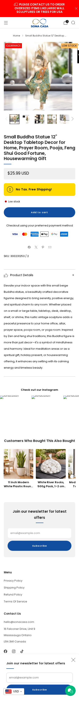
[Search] (73, 22)
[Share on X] (36, 247)
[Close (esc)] (73, 660)
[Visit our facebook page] (5, 651)
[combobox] (13, 691)
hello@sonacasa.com (19, 622)
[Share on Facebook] (29, 247)
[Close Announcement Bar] (76, 8)
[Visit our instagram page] (13, 651)
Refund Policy (13, 595)
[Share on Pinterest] (43, 247)
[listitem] (39, 8)
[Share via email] (50, 247)
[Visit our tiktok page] (22, 651)
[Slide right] (72, 119)
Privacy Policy (13, 581)
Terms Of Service (15, 601)
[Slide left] (7, 119)
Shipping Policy (14, 588)
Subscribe (39, 689)
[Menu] (6, 23)
